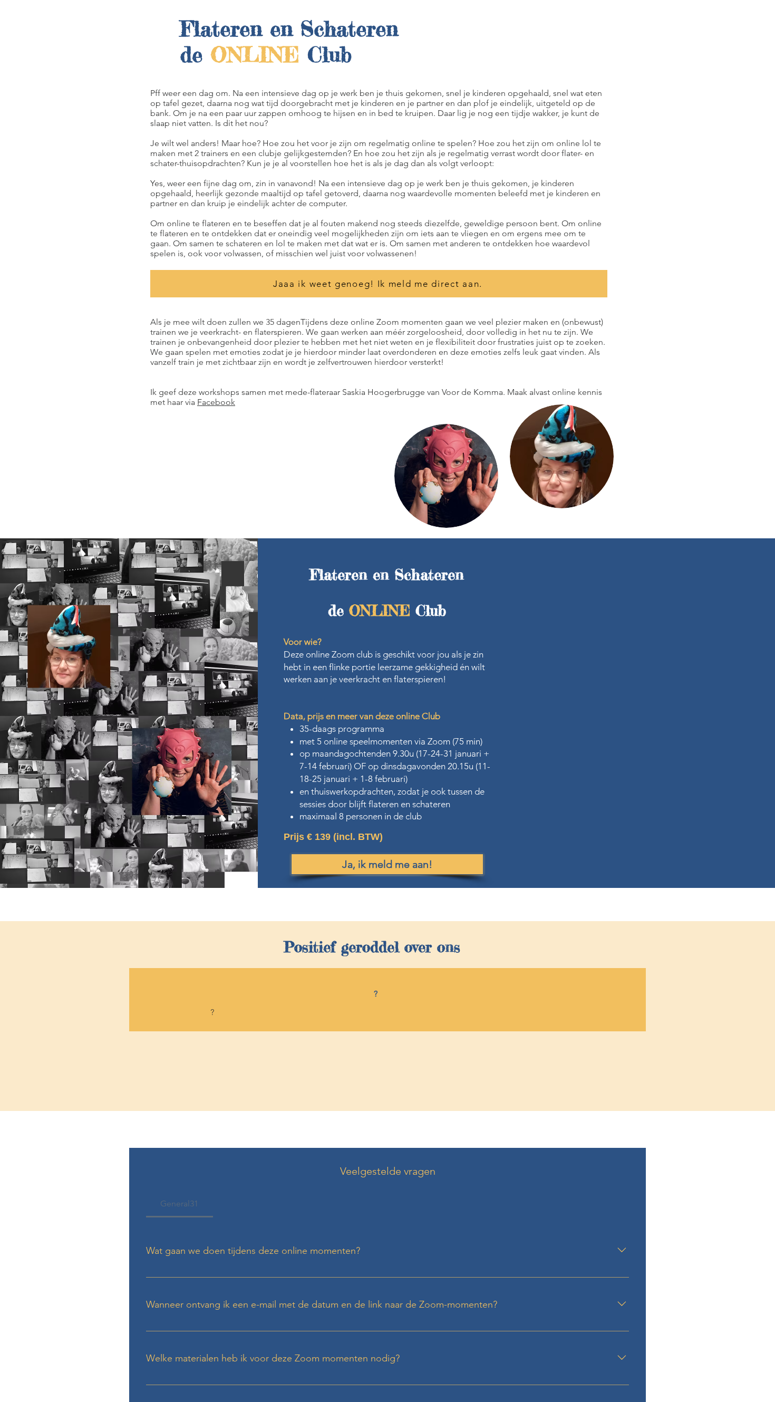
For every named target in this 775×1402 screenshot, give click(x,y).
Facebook (216, 402)
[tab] (179, 1203)
